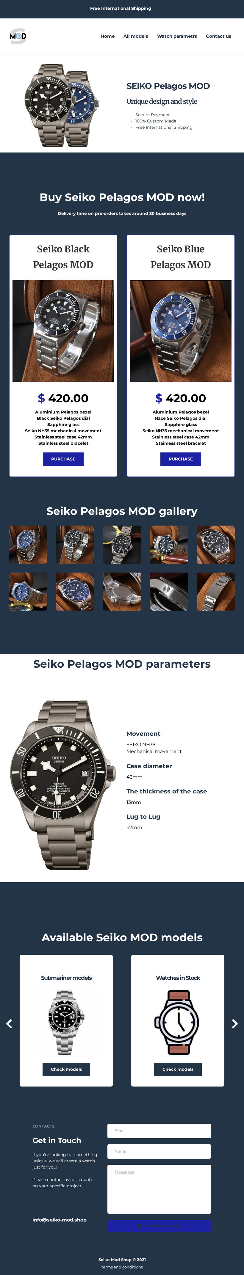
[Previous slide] (9, 1024)
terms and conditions (122, 1267)
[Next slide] (235, 1024)
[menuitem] (107, 36)
